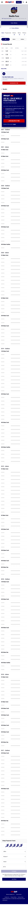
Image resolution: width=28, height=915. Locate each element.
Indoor (14, 39)
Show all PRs (3, 68)
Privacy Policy (13, 897)
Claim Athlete (14, 23)
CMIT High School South (6, 18)
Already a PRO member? (9, 124)
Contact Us (7, 897)
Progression (8, 33)
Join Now (14, 879)
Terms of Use (20, 897)
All (5, 39)
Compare (14, 871)
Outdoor (22, 39)
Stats (2, 33)
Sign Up (19, 2)
